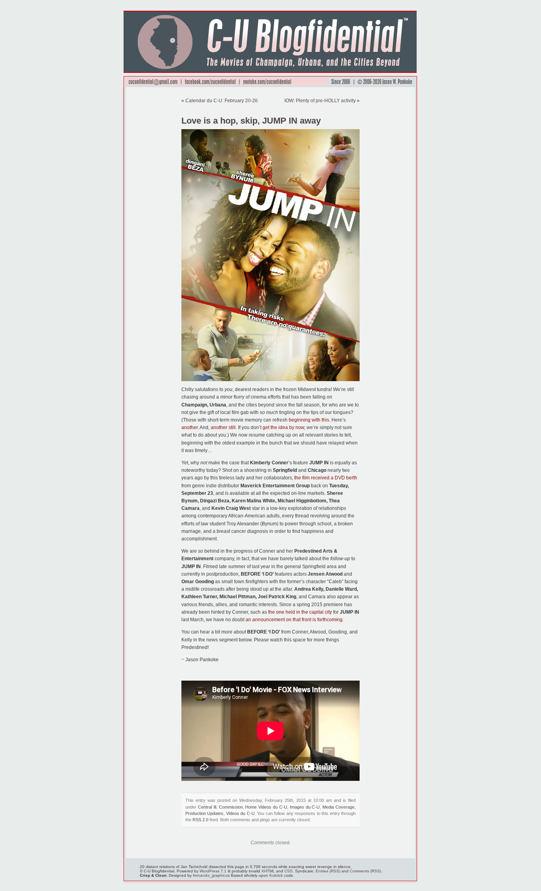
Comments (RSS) (365, 871)
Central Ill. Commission (220, 807)
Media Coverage (338, 807)
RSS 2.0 (200, 819)
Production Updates (204, 813)
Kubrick (276, 875)
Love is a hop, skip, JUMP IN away (251, 121)
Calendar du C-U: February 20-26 (221, 100)
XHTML (268, 871)
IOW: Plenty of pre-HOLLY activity (320, 100)
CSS (288, 871)
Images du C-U (305, 807)
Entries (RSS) (328, 871)
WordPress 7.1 (213, 871)
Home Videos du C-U (266, 807)
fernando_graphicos (211, 875)
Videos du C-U (240, 813)
